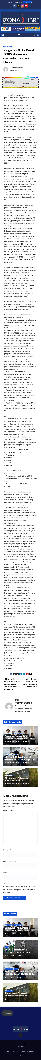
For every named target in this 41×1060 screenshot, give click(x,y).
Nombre (7, 850)
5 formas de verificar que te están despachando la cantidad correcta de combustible (12, 684)
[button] (34, 35)
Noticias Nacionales (20, 1056)
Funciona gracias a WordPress (14, 1044)
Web (5, 873)
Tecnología (17, 733)
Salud (16, 754)
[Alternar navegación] (19, 35)
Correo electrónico (10, 861)
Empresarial (7, 46)
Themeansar (20, 1046)
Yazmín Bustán (18, 68)
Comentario (8, 811)
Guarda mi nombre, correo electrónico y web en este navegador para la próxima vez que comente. (19, 889)
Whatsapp (7, 1013)
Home (8, 1051)
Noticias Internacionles (27, 1051)
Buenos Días (15, 1051)
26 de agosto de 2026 (15, 933)
